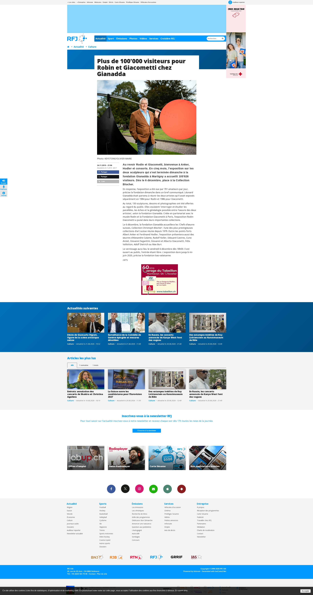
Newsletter (201, 537)
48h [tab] (72, 365)
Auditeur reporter (73, 530)
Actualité (100, 38)
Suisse (69, 511)
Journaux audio (73, 524)
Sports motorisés (106, 534)
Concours (136, 540)
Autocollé (135, 534)
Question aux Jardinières (141, 527)
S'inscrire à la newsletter (146, 431)
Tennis (102, 530)
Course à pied (104, 540)
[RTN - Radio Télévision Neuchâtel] (136, 557)
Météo (167, 517)
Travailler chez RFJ (204, 520)
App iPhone (167, 489)
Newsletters (153, 489)
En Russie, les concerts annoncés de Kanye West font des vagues (165, 337)
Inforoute (90, 2)
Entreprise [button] (81, 2)
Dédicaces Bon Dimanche (142, 520)
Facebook (111, 489)
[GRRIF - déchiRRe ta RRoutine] (176, 557)
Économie (71, 517)
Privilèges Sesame (171, 514)
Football (102, 507)
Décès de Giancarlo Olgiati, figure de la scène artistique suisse (83, 337)
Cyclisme (102, 520)
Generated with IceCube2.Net (214, 571)
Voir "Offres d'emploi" (167, 458)
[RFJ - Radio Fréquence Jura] (156, 557)
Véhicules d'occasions (148, 2)
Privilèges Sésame (132, 2)
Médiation (201, 527)
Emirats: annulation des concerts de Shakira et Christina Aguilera (85, 394)
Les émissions (137, 507)
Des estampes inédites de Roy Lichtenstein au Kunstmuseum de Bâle (206, 337)
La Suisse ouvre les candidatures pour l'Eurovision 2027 (125, 394)
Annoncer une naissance (141, 524)
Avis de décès (169, 530)
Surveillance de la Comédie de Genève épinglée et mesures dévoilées (124, 337)
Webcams (97, 2)
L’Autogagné (137, 530)
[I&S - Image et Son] (196, 557)
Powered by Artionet (191, 571)
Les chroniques (138, 511)
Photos (133, 38)
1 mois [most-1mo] (95, 365)
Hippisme (103, 527)
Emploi (105, 2)
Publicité (200, 517)
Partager (103, 172)
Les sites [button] (71, 2)
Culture (92, 46)
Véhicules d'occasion (172, 507)
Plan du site (102, 574)
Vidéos (143, 38)
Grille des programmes (141, 517)
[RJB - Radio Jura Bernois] (116, 557)
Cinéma (167, 511)
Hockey (102, 511)
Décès (111, 2)
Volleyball (103, 517)
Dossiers (70, 527)
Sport (111, 38)
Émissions (121, 38)
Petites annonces (171, 520)
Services (153, 38)
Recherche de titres (139, 514)
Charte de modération (205, 530)
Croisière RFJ (167, 38)
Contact (200, 534)
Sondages (136, 537)
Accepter (305, 591)
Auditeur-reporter (239, 2)
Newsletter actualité (75, 534)
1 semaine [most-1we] (83, 365)
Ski (100, 524)
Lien (103, 181)
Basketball (103, 514)
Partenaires (201, 524)
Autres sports (104, 543)
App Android (181, 489)
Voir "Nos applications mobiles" (126, 458)
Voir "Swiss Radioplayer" (208, 458)
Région (69, 507)
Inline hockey (104, 537)
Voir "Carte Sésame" (86, 458)
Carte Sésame (120, 2)
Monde (70, 514)
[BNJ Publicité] (96, 557)
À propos (200, 507)
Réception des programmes (208, 511)
